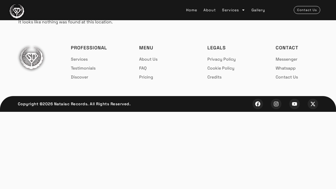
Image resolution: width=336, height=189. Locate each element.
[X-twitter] (313, 104)
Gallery (258, 10)
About (209, 10)
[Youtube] (294, 104)
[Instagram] (276, 104)
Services (230, 10)
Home (191, 10)
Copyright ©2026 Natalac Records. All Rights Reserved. (74, 103)
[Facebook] (258, 104)
